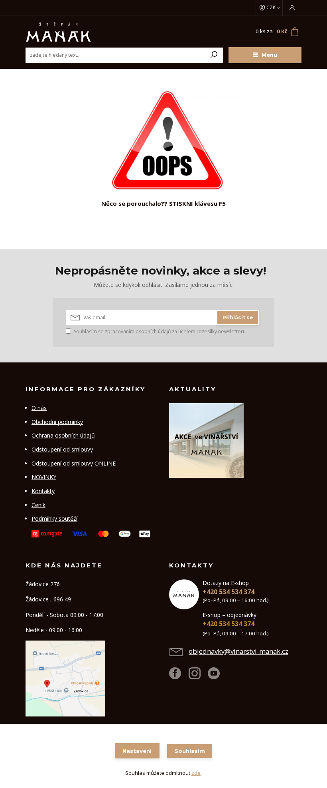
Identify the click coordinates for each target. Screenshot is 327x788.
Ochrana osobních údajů (63, 435)
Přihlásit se (238, 317)
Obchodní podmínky (57, 422)
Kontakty (43, 491)
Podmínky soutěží (54, 518)
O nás (39, 408)
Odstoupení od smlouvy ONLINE (74, 463)
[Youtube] (217, 676)
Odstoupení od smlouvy (62, 449)
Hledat (214, 55)
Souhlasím (190, 751)
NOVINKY (44, 477)
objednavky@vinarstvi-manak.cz (238, 651)
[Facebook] (179, 676)
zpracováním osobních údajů (138, 331)
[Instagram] (198, 676)
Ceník (38, 505)
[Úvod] (73, 32)
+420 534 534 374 (228, 591)
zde (196, 772)
